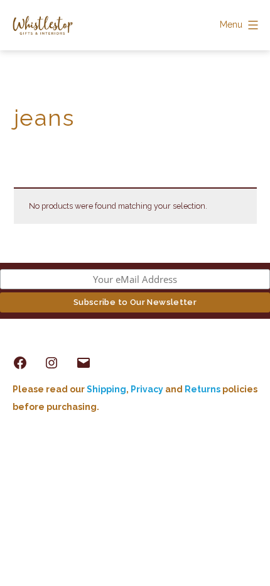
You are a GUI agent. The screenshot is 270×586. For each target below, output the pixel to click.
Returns (203, 389)
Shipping (106, 389)
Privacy (147, 389)
